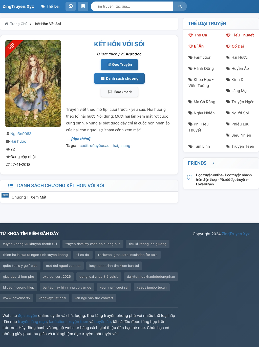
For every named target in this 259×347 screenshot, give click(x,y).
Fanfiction (202, 57)
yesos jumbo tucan (152, 287)
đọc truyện (27, 315)
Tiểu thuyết (243, 35)
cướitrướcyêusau (95, 145)
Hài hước (18, 141)
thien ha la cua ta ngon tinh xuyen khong (35, 255)
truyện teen (78, 321)
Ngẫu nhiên (204, 113)
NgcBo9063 (21, 133)
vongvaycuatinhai (52, 298)
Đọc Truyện (122, 64)
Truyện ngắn (242, 101)
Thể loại (52, 6)
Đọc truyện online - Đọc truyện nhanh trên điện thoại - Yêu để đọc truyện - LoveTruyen (224, 179)
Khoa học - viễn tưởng (201, 82)
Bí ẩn (199, 46)
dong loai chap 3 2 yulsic (98, 276)
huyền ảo (102, 321)
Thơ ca (200, 35)
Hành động (204, 68)
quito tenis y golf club (20, 266)
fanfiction (57, 321)
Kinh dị (238, 79)
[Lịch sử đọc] (71, 6)
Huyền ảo (240, 68)
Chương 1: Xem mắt (29, 197)
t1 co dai (83, 255)
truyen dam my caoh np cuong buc (93, 244)
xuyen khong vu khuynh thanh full (30, 244)
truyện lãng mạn (32, 321)
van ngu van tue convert (94, 298)
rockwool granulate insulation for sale (128, 255)
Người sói (240, 113)
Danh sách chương (122, 78)
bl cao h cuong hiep (18, 287)
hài (115, 145)
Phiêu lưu (240, 124)
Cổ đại (238, 46)
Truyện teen (242, 146)
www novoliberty (16, 298)
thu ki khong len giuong (147, 244)
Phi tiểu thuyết (198, 127)
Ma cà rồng (204, 101)
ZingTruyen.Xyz (18, 6)
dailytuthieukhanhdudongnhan (151, 276)
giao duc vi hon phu (18, 276)
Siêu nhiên (241, 135)
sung (125, 145)
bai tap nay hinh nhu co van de (67, 287)
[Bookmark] (83, 6)
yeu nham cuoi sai (114, 287)
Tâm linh (202, 146)
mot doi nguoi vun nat (63, 266)
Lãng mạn (240, 90)
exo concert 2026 (57, 276)
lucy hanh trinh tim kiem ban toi (114, 266)
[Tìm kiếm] (180, 6)
